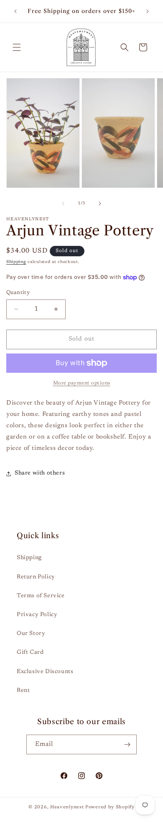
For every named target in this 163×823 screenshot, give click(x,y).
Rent (23, 691)
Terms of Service (41, 596)
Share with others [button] (40, 473)
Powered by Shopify (110, 807)
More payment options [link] (81, 383)
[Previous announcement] (15, 11)
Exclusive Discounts (45, 672)
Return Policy (36, 577)
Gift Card (30, 652)
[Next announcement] (147, 11)
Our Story (31, 634)
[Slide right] (100, 203)
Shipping (16, 262)
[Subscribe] (127, 744)
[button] (17, 47)
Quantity (18, 292)
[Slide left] (63, 203)
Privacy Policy (37, 615)
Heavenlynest (67, 807)
